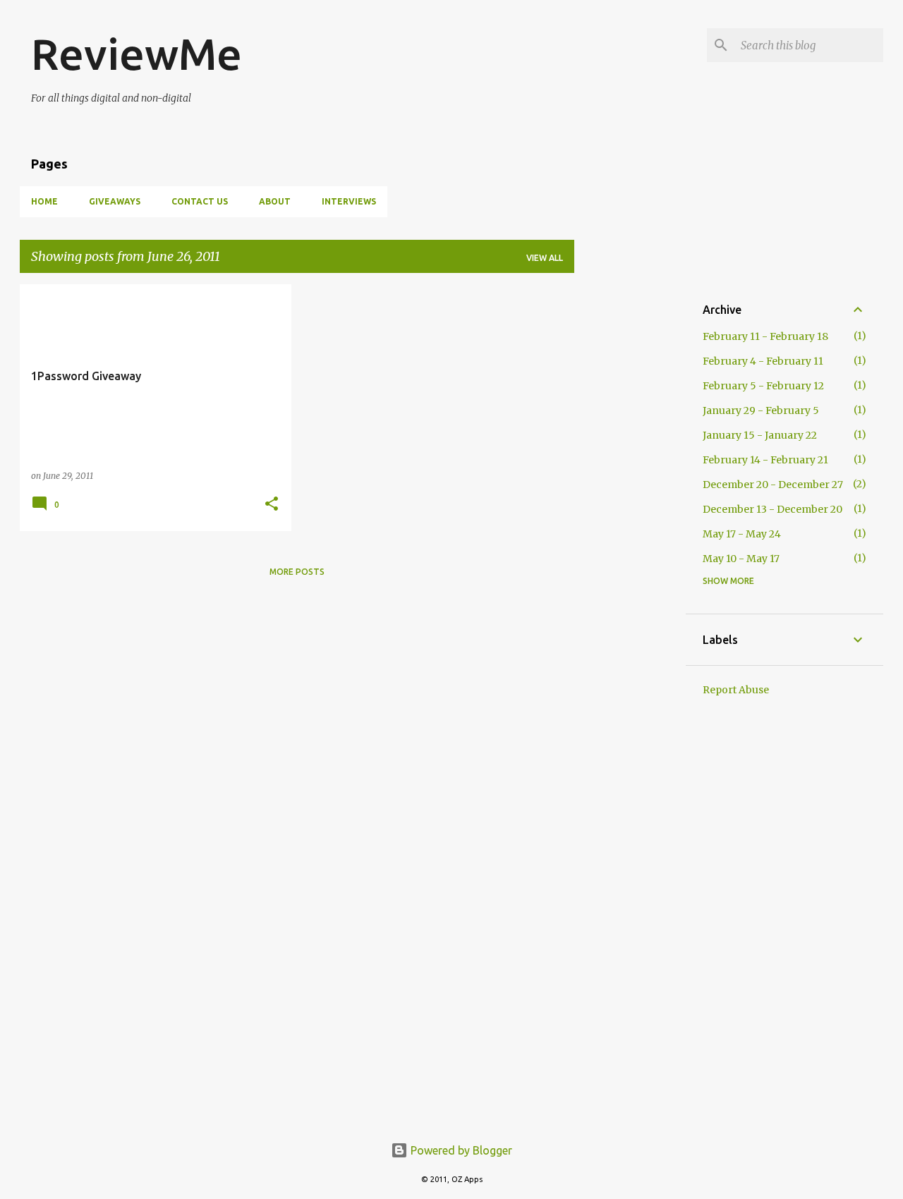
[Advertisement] (630, 495)
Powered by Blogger (460, 1150)
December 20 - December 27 (773, 484)
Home (44, 201)
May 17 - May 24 (742, 534)
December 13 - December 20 (772, 509)
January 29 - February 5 (761, 410)
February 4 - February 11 (763, 361)
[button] (271, 504)
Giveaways (114, 201)
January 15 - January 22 (760, 435)
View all (544, 257)
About (275, 201)
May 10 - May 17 (741, 558)
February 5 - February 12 (763, 385)
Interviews (349, 201)
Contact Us (199, 201)
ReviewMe (136, 53)
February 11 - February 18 (765, 336)
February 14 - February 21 (765, 460)
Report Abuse (736, 689)
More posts (297, 571)
